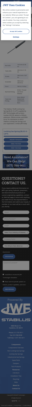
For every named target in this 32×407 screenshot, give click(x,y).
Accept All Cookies (16, 31)
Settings (16, 37)
